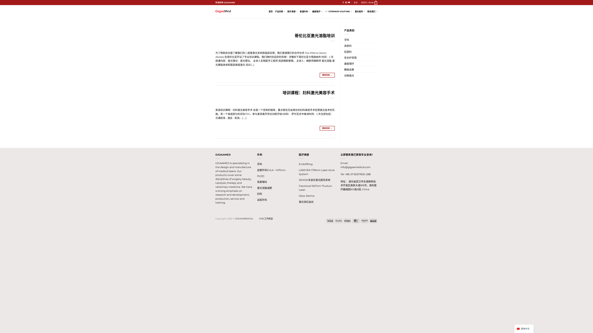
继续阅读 (327, 75)
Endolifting (306, 164)
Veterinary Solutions (339, 11)
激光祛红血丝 (306, 201)
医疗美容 (291, 11)
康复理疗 (316, 11)
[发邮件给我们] (346, 3)
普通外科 (304, 11)
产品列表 (279, 11)
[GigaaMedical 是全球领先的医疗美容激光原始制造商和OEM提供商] (223, 11)
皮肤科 (348, 45)
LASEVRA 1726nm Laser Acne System (317, 172)
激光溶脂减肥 (264, 188)
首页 (271, 11)
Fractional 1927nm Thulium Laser (315, 188)
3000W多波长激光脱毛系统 (314, 180)
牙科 (346, 39)
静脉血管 (349, 69)
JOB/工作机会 (266, 218)
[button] (356, 3)
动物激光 (349, 75)
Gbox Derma (306, 195)
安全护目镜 (350, 57)
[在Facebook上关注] (343, 3)
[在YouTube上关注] (349, 3)
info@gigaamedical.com (355, 167)
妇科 (259, 193)
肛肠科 (348, 51)
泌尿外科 (262, 199)
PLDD (260, 176)
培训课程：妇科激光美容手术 (309, 92)
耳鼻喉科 (262, 182)
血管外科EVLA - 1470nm (271, 170)
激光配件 (359, 11)
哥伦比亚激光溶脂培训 (315, 35)
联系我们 (371, 11)
